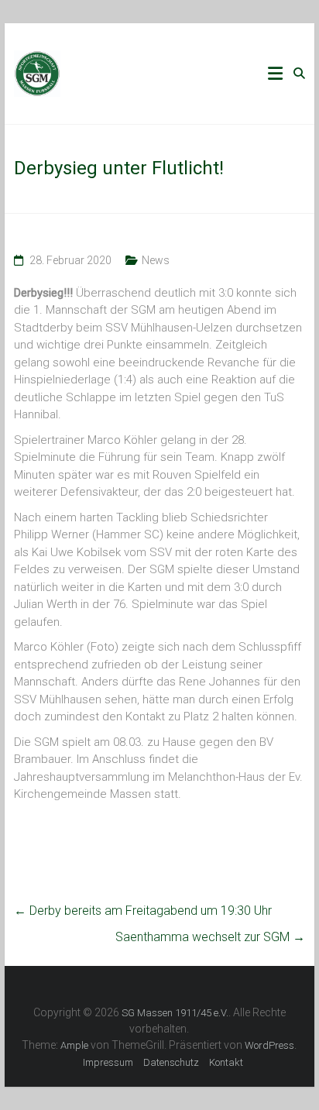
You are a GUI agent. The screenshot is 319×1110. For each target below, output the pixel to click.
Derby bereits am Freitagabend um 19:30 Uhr (143, 910)
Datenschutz (171, 1062)
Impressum (108, 1062)
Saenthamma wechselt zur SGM (210, 937)
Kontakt (226, 1062)
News (156, 260)
